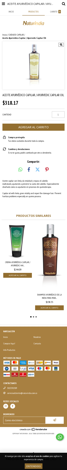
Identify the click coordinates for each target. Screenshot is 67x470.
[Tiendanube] (33, 430)
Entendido (33, 466)
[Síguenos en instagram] (5, 406)
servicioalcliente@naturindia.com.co (22, 393)
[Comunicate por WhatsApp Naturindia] (60, 437)
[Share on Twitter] (37, 169)
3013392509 (12, 388)
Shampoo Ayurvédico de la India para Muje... (49, 296)
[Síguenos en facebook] (12, 406)
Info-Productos (9, 350)
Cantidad (6, 114)
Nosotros (37, 337)
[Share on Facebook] (29, 169)
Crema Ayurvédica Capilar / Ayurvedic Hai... (17, 264)
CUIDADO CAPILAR (16, 34)
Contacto (37, 343)
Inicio (4, 34)
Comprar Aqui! (9, 343)
